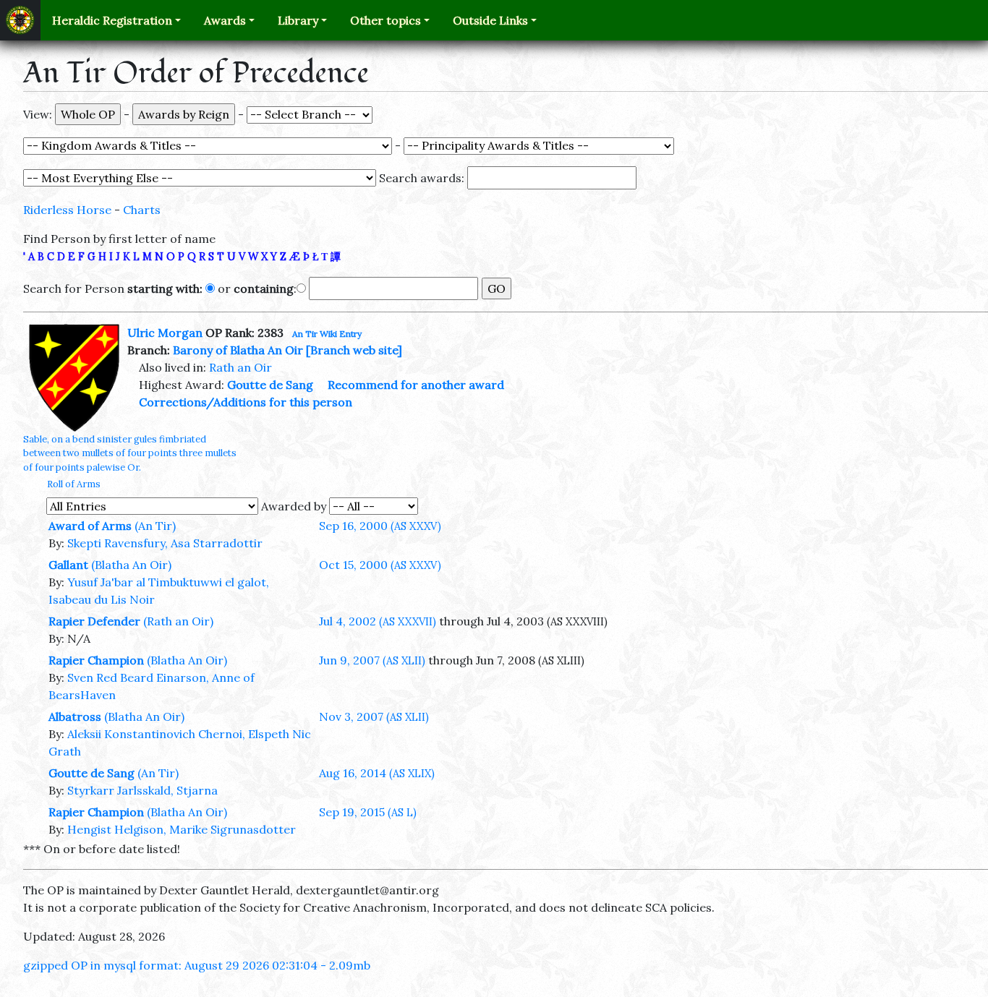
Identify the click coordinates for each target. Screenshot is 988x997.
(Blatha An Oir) (131, 564)
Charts (142, 209)
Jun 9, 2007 (372, 660)
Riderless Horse (67, 209)
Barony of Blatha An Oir (238, 350)
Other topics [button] (385, 20)
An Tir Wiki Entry (327, 333)
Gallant (68, 564)
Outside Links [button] (490, 20)
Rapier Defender (94, 621)
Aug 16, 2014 (377, 773)
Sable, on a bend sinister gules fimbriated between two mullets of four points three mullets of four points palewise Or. (130, 453)
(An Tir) (155, 525)
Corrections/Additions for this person (245, 402)
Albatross (74, 716)
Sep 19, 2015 (368, 812)
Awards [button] (225, 20)
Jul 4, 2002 (377, 621)
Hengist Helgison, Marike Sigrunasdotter (181, 829)
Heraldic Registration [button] (112, 20)
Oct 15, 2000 (380, 564)
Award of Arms (90, 525)
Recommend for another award (416, 384)
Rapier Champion (96, 660)
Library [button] (298, 20)
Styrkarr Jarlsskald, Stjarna (142, 790)
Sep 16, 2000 (380, 525)
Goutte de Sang (270, 384)
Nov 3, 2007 (374, 716)
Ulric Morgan (165, 332)
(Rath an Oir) (178, 621)
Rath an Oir (240, 367)
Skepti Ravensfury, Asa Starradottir (165, 543)
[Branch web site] (354, 350)
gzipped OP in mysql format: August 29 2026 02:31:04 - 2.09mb (196, 965)
